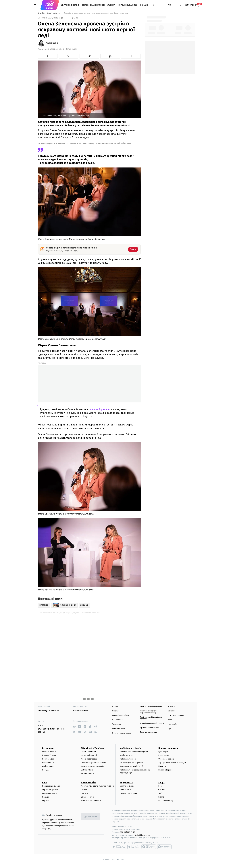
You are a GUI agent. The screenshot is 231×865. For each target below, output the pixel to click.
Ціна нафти (163, 752)
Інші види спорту (165, 800)
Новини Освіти (88, 782)
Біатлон (161, 797)
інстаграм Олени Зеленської (62, 49)
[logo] (49, 5)
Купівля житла (126, 789)
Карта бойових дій (89, 755)
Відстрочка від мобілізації (131, 766)
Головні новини (49, 752)
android (119, 846)
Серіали (45, 800)
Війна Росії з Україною (92, 748)
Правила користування (121, 733)
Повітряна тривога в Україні (93, 763)
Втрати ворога (87, 773)
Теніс (160, 793)
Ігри (169, 729)
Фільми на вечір (49, 793)
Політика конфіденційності (151, 706)
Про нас (115, 706)
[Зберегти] (131, 56)
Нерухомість (126, 782)
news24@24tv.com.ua (48, 710)
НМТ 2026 (85, 793)
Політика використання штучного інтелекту (149, 712)
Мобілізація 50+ (126, 755)
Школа (84, 789)
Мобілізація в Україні (131, 748)
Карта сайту (173, 724)
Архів (170, 720)
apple (133, 846)
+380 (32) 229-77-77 (127, 832)
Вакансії (171, 711)
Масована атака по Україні (93, 766)
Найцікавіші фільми (51, 786)
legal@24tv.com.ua (142, 835)
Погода (45, 770)
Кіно (44, 782)
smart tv (148, 846)
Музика (111, 5)
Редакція (116, 711)
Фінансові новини (166, 759)
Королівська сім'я (128, 5)
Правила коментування (149, 728)
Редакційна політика (120, 715)
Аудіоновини (47, 766)
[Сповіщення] (180, 5)
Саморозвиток (87, 797)
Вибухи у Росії (87, 770)
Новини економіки (168, 748)
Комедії (45, 797)
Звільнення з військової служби (134, 752)
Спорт (161, 782)
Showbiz (41, 13)
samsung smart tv (164, 846)
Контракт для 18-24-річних (131, 763)
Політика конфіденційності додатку (151, 718)
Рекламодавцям (118, 729)
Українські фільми (50, 789)
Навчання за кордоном (91, 800)
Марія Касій (52, 43)
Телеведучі (116, 724)
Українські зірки (70, 5)
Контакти (171, 706)
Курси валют (164, 755)
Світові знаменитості (93, 5)
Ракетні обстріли (88, 752)
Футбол (161, 789)
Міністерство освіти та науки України (97, 786)
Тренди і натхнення (128, 793)
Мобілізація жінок (128, 759)
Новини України (49, 755)
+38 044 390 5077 (81, 710)
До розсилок (91, 817)
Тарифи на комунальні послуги (172, 763)
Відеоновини (48, 763)
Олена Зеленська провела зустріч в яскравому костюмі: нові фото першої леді (96, 13)
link (74, 726)
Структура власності (176, 715)
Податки (162, 766)
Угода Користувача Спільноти (152, 723)
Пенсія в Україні (165, 770)
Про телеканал (118, 720)
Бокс (160, 786)
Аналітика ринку (127, 786)
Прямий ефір (48, 759)
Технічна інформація (148, 732)
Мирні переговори (89, 759)
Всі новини (47, 748)
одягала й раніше (98, 409)
